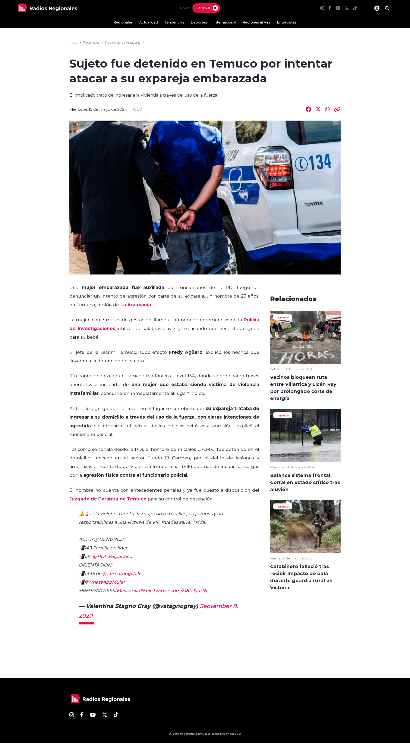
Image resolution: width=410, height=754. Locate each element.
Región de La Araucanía (123, 42)
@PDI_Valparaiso (112, 556)
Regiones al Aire (257, 22)
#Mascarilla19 (128, 590)
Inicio (73, 42)
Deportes (199, 22)
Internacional (225, 22)
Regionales (123, 22)
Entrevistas (287, 22)
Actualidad (148, 22)
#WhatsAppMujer (104, 582)
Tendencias (174, 22)
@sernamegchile (121, 573)
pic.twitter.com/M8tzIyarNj (176, 590)
